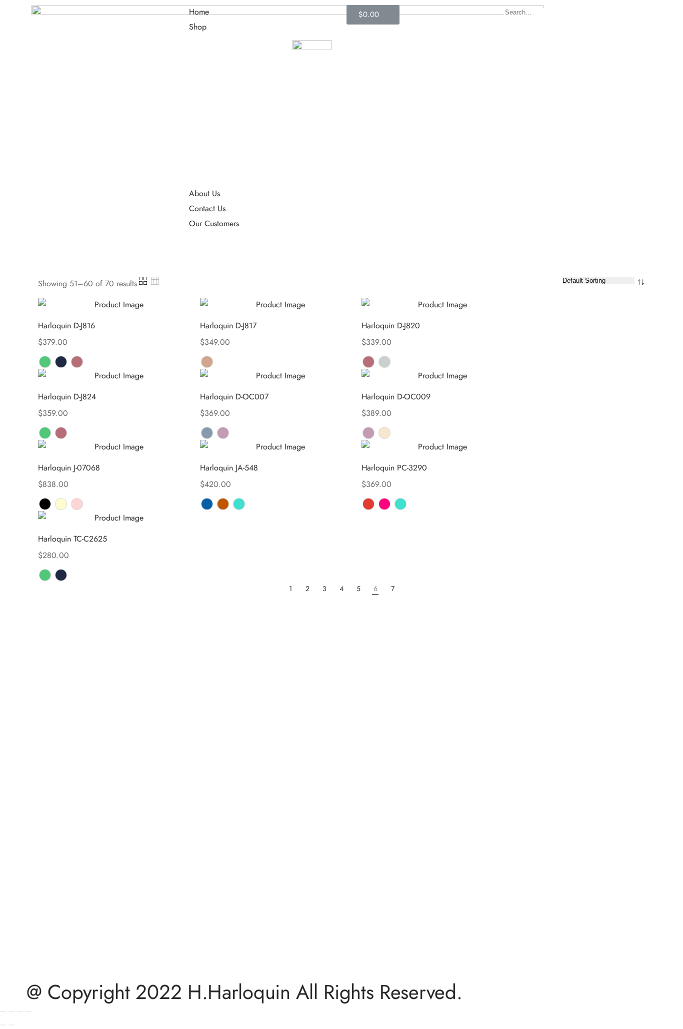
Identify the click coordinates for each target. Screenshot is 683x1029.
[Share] (11, 1011)
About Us (204, 193)
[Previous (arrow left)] (3, 1024)
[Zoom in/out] (29, 1011)
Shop (197, 27)
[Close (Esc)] (3, 1011)
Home (199, 12)
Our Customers (214, 223)
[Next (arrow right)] (11, 1024)
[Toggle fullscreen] (20, 1011)
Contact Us (207, 208)
